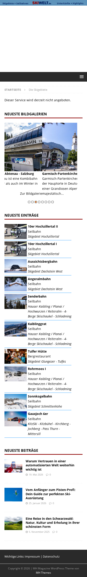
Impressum (32, 556)
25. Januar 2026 (37, 503)
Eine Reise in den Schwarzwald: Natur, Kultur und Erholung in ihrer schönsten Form (53, 522)
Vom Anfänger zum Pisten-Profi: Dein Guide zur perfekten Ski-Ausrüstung (50, 494)
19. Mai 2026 (36, 474)
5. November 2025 (39, 531)
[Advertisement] (45, 38)
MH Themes (43, 573)
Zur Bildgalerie (67, 199)
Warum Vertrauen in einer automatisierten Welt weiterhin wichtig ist (50, 465)
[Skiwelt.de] (43, 3)
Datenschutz (51, 556)
